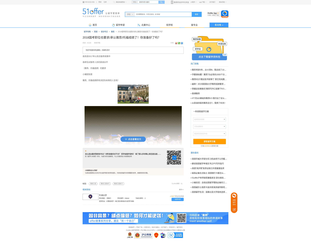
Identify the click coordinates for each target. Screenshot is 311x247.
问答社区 (147, 227)
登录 (100, 2)
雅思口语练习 (118, 184)
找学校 (169, 25)
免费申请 (178, 199)
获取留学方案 (209, 141)
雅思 (112, 32)
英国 (95, 32)
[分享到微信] (179, 43)
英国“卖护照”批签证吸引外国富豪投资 (208, 168)
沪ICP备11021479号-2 (147, 230)
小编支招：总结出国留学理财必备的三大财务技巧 (209, 183)
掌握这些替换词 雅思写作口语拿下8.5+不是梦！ (209, 89)
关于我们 (212, 2)
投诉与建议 (155, 227)
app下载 (202, 2)
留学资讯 (179, 227)
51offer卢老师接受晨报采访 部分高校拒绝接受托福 (209, 178)
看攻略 (218, 25)
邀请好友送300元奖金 (181, 2)
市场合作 (172, 227)
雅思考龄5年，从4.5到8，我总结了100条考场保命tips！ (209, 70)
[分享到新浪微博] (176, 43)
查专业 (194, 25)
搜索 (196, 14)
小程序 (193, 2)
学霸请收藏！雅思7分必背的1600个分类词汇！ (209, 75)
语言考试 (104, 32)
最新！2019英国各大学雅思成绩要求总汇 (209, 84)
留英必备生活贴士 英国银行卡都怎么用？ (209, 173)
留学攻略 (87, 32)
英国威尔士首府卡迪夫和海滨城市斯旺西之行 (209, 187)
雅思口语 (93, 184)
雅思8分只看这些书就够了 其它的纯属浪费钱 (209, 79)
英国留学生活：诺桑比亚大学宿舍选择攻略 (209, 192)
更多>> (181, 190)
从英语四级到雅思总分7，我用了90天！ (209, 103)
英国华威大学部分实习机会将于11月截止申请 (209, 159)
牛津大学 (103, 195)
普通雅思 (196, 93)
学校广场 (139, 227)
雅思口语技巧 (105, 184)
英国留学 (131, 227)
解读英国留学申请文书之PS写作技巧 (208, 164)
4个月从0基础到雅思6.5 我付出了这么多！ (209, 98)
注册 (105, 2)
